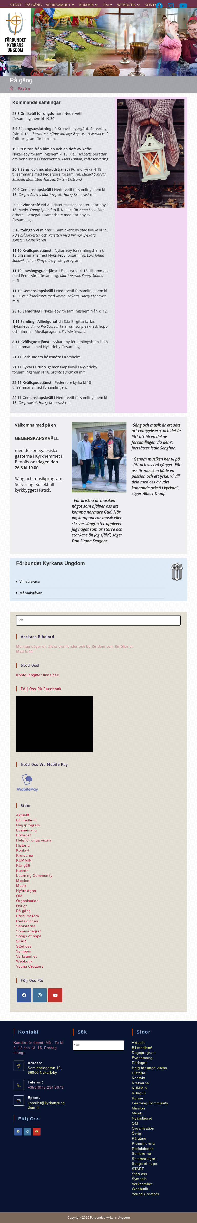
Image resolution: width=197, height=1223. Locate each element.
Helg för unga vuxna (34, 840)
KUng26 (23, 865)
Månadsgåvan (31, 593)
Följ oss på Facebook (41, 689)
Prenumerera (27, 916)
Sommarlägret (28, 931)
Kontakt (153, 5)
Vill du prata (29, 581)
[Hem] (11, 88)
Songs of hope (29, 936)
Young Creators (29, 966)
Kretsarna (24, 855)
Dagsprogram (28, 825)
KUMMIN (86, 5)
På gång (33, 5)
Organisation (27, 901)
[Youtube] (182, 6)
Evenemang (26, 830)
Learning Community (34, 875)
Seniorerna (25, 926)
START (16, 5)
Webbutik (126, 5)
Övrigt (21, 906)
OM (106, 5)
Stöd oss (23, 946)
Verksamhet (58, 5)
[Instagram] (171, 6)
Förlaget (23, 835)
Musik (21, 885)
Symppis (23, 951)
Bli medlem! (26, 820)
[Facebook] (160, 6)
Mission (22, 881)
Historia (22, 845)
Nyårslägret (26, 891)
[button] (88, 581)
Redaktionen (27, 921)
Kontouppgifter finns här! (38, 675)
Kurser (22, 871)
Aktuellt (22, 815)
